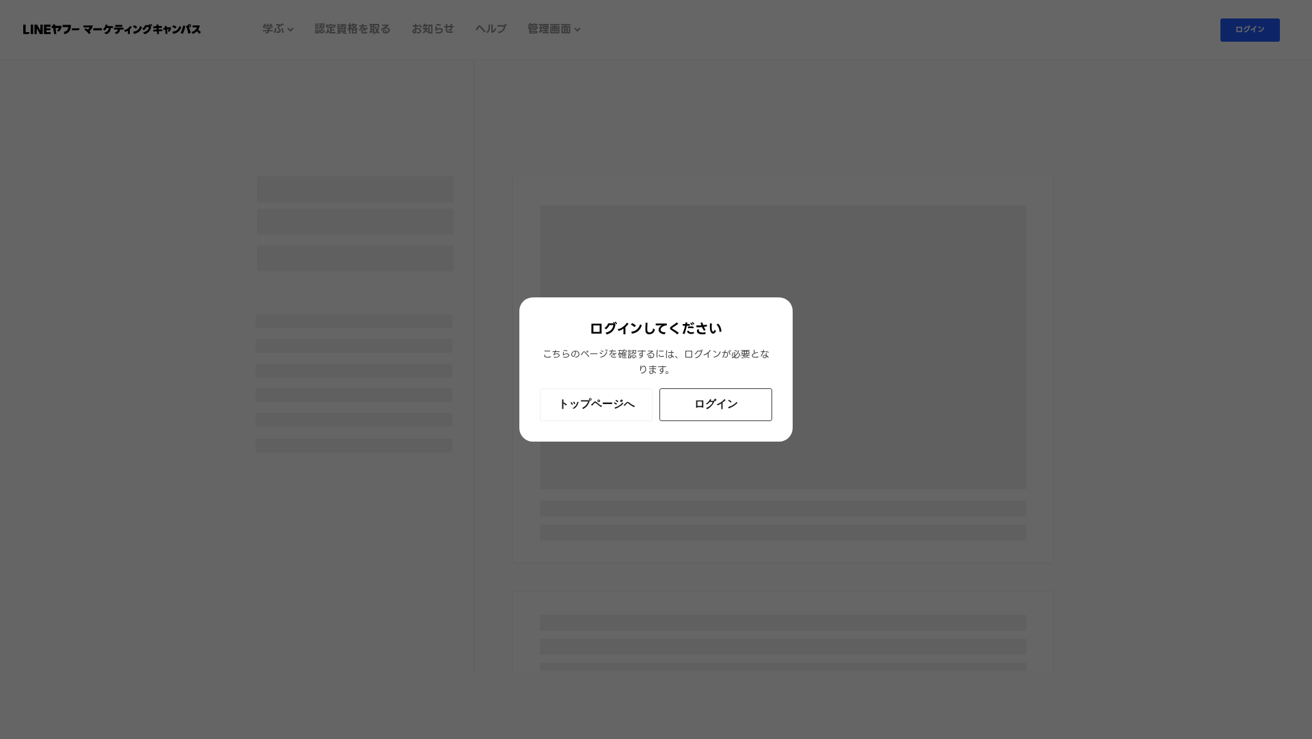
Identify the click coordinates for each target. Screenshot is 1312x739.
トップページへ (596, 403)
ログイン (716, 403)
